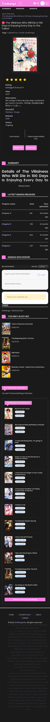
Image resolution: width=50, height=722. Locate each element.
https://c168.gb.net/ (38, 634)
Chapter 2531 (20, 540)
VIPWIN (11, 697)
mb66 (16, 661)
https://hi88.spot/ (18, 655)
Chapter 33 (20, 478)
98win (43, 637)
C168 (27, 634)
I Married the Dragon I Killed (26, 553)
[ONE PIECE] (6, 357)
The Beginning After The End (23, 338)
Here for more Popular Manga (25, 599)
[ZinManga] (9, 3)
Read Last (31, 147)
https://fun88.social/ (17, 703)
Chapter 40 (20, 508)
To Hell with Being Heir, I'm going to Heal (28, 441)
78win (10, 643)
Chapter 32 (20, 482)
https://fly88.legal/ (38, 700)
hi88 (33, 643)
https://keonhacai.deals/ (31, 676)
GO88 (29, 646)
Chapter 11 (19, 556)
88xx (34, 697)
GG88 (36, 679)
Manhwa (20, 8)
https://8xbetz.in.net (15, 658)
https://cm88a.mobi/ (33, 694)
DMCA (38, 615)
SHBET (19, 646)
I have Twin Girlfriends (23, 537)
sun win (38, 631)
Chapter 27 (20, 432)
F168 (37, 628)
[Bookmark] (35, 133)
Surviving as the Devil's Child (26, 585)
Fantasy (11, 14)
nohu (40, 640)
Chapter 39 (20, 512)
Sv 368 (29, 703)
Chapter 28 (20, 428)
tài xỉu (10, 640)
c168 (20, 637)
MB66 (10, 637)
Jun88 (44, 676)
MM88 (39, 646)
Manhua (33, 8)
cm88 (40, 658)
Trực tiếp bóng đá (15, 625)
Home (4, 14)
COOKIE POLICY (25, 615)
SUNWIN (34, 640)
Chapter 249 (20, 572)
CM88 (45, 646)
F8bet (39, 667)
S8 (46, 643)
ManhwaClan (17, 310)
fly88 (32, 688)
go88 (44, 631)
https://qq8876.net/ (36, 652)
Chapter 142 (20, 588)
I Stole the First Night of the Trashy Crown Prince (28, 473)
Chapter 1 (6, 246)
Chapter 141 (20, 592)
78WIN (38, 637)
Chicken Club (20, 505)
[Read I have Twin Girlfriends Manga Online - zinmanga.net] (8, 541)
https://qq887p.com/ (19, 652)
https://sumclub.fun (22, 640)
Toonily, (21, 32)
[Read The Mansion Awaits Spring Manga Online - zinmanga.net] (8, 525)
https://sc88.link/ (39, 703)
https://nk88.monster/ (34, 682)
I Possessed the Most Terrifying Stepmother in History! (27, 490)
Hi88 (46, 682)
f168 (24, 646)
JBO (37, 643)
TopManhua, (12, 32)
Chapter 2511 (20, 544)
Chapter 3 (6, 224)
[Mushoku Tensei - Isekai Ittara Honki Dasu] (6, 371)
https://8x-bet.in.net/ (35, 655)
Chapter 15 (19, 416)
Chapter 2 (6, 235)
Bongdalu (12, 676)
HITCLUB (17, 643)
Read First (18, 147)
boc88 (32, 628)
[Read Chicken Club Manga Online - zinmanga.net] (8, 509)
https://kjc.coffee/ (30, 625)
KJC (16, 634)
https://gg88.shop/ (39, 706)
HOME (11, 615)
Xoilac (20, 631)
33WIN (43, 661)
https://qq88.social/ (28, 661)
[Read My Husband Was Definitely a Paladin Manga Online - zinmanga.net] (8, 429)
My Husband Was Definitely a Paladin (29, 425)
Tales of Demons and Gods (22, 324)
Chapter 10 (20, 560)
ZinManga (6, 310)
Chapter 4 (6, 213)
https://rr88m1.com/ (22, 667)
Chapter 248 (20, 576)
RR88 (41, 625)
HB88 (14, 646)
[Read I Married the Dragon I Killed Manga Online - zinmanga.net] (8, 557)
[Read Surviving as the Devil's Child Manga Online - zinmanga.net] (8, 589)
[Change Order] (40, 194)
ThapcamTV (41, 697)
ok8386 (21, 634)
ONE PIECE (15, 353)
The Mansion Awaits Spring (25, 521)
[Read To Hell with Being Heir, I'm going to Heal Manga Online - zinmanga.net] (8, 445)
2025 (7, 118)
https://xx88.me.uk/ (16, 706)
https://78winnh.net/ (22, 697)
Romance (6, 8)
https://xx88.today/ (32, 649)
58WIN (11, 661)
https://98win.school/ (16, 682)
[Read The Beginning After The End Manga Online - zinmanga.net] (8, 573)
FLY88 (27, 709)
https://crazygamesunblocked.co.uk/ (29, 685)
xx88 (22, 628)
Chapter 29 (20, 446)
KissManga (30, 32)
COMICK (25, 618)
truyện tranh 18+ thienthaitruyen (22, 673)
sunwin (11, 688)
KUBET (34, 691)
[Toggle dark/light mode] (20, 3)
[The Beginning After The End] (6, 343)
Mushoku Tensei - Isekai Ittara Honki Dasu (28, 367)
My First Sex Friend (22, 409)
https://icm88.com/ (27, 670)
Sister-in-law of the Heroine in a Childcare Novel (27, 458)
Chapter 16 (20, 412)
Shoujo (17, 112)
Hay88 (11, 634)
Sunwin (38, 664)
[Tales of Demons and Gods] (6, 328)
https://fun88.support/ (18, 679)
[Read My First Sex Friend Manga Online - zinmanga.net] (8, 413)
